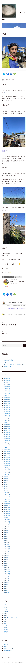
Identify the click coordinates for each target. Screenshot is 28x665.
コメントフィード (8, 648)
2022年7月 (7, 455)
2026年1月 (7, 382)
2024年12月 (7, 397)
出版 (5, 619)
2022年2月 (7, 466)
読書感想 (6, 632)
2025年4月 (7, 393)
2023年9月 (7, 426)
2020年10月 (7, 499)
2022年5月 (7, 459)
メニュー (22, 12)
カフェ (5, 605)
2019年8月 (7, 528)
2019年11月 (7, 522)
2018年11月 (7, 547)
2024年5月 (7, 409)
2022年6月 (7, 457)
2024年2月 (7, 416)
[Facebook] (5, 286)
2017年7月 (6, 580)
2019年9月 (7, 526)
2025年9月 (7, 389)
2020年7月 (7, 505)
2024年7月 (7, 405)
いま (5, 362)
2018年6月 (7, 557)
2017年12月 (7, 569)
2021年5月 (7, 484)
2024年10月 (7, 399)
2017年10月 (7, 574)
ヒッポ (5, 607)
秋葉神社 (5, 151)
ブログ (5, 609)
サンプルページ (6, 657)
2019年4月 (7, 536)
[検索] (24, 345)
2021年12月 (7, 470)
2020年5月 (7, 509)
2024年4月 (7, 411)
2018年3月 (7, 563)
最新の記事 (18, 277)
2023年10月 (7, 424)
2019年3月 (7, 538)
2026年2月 (7, 380)
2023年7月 (7, 430)
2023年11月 (7, 422)
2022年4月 (7, 461)
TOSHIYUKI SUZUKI (9, 314)
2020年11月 (7, 497)
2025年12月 (7, 384)
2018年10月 (7, 549)
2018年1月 (6, 567)
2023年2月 (7, 441)
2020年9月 (7, 501)
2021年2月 (7, 490)
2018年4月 (7, 561)
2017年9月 (6, 576)
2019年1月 (6, 542)
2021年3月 (7, 488)
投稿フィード (7, 646)
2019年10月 (7, 524)
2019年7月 (6, 530)
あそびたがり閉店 (8, 360)
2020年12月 (7, 495)
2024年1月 (7, 418)
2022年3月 (7, 463)
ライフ (23, 314)
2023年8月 (7, 428)
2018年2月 (7, 565)
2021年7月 (6, 480)
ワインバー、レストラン (10, 617)
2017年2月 (6, 590)
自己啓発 (6, 630)
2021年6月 (7, 482)
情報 (5, 621)
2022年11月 (7, 447)
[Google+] (7, 286)
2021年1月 (6, 493)
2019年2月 (7, 540)
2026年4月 (7, 378)
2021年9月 (7, 476)
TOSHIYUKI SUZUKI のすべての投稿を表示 (16, 308)
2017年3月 (6, 588)
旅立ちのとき (7, 366)
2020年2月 (7, 515)
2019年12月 (7, 520)
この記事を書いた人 (8, 277)
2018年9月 (7, 551)
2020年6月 (7, 507)
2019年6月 (7, 532)
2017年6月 (6, 582)
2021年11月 (7, 472)
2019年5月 (7, 534)
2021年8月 (7, 478)
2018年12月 (7, 545)
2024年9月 (7, 401)
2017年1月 (6, 592)
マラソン (6, 611)
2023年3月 (7, 439)
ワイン (5, 20)
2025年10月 (7, 387)
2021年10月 (7, 474)
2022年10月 (7, 449)
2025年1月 (7, 395)
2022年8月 (7, 453)
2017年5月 (6, 584)
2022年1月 (7, 468)
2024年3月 (7, 414)
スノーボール (7, 358)
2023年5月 (7, 434)
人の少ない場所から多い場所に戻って (14, 364)
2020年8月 (7, 503)
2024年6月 (7, 407)
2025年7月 (7, 391)
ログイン (6, 644)
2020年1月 (7, 518)
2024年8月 (7, 403)
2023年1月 (7, 443)
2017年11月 (7, 572)
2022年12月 (7, 445)
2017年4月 (6, 586)
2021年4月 (7, 486)
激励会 (5, 627)
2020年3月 (7, 513)
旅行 (5, 623)
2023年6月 (7, 432)
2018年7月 (6, 555)
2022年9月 (7, 451)
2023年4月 (7, 436)
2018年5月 (7, 559)
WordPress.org (8, 650)
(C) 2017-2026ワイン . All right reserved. (15, 662)
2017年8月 (6, 578)
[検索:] (12, 345)
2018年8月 (7, 553)
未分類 (5, 625)
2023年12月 (7, 420)
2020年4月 (7, 511)
